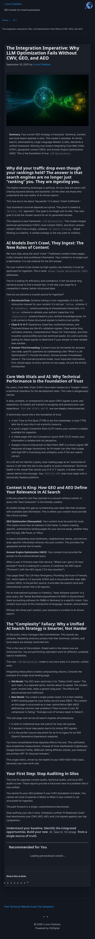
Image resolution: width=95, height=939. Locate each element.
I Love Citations (13, 4)
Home (5, 20)
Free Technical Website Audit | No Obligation (29, 906)
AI (14, 20)
